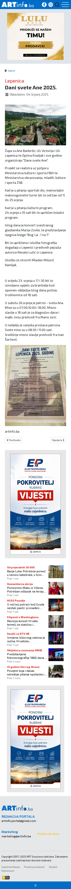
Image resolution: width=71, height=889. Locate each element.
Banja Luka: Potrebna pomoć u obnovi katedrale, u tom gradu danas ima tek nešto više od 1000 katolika (26, 572)
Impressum (8, 870)
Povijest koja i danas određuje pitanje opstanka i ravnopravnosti (25, 672)
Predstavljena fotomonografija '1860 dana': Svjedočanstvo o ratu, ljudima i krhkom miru (27, 655)
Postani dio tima (48, 833)
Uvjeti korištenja (11, 866)
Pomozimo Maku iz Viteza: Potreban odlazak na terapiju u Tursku (27, 589)
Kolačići (53, 866)
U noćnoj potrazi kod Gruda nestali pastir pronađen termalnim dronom (25, 606)
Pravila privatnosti (34, 866)
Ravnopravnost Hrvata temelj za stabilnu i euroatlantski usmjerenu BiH (26, 622)
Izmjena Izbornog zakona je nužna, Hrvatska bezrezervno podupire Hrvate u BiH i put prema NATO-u (26, 639)
